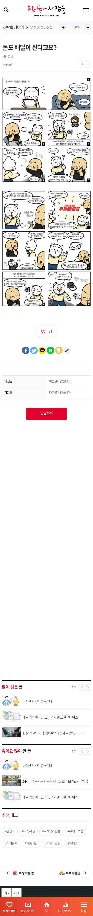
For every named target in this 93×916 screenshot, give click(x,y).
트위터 (34, 350)
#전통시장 (31, 843)
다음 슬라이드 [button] (85, 873)
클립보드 (67, 350)
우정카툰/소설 (41, 27)
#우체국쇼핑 (52, 843)
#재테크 (72, 843)
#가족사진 (28, 831)
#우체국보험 (75, 831)
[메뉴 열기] (86, 9)
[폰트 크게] (82, 63)
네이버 (51, 350)
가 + (16, 893)
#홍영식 (10, 831)
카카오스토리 (59, 350)
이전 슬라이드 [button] (8, 873)
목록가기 (46, 414)
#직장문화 (11, 843)
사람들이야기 (13, 27)
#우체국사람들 (51, 831)
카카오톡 (42, 350)
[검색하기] (6, 10)
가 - (6, 893)
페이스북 (26, 350)
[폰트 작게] (88, 63)
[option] (23, 873)
